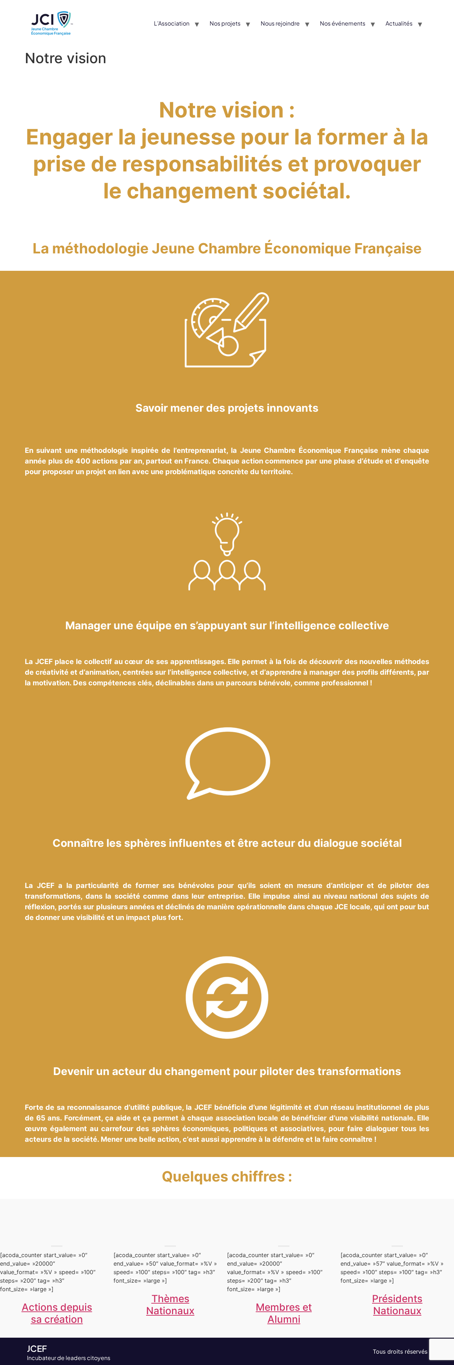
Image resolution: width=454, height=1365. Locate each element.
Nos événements (342, 23)
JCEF (37, 1348)
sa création (57, 1319)
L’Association (171, 23)
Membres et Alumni (284, 1313)
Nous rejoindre (280, 23)
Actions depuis (57, 1307)
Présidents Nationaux (397, 1305)
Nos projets (225, 23)
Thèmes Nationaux (170, 1305)
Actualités (399, 23)
